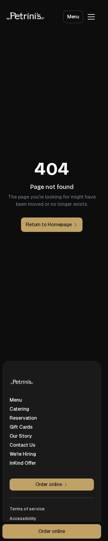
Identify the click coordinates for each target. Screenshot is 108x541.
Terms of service (27, 509)
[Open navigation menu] (91, 17)
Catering (19, 409)
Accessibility (23, 518)
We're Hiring (23, 454)
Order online (51, 531)
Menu (73, 17)
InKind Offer (23, 463)
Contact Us (22, 445)
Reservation (23, 418)
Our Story (21, 436)
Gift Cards (21, 427)
